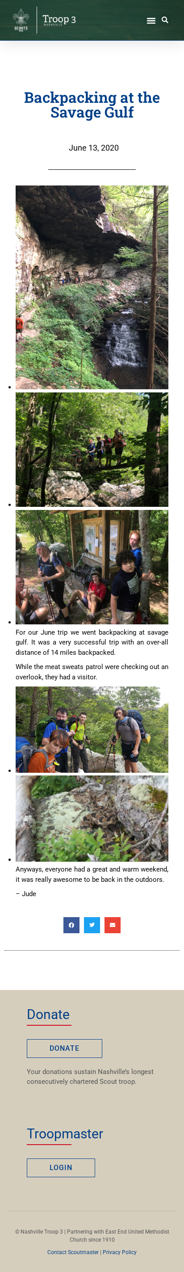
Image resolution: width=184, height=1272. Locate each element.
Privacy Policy (120, 1252)
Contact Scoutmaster (73, 1252)
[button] (151, 20)
